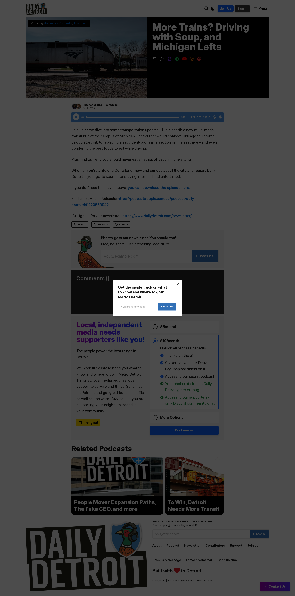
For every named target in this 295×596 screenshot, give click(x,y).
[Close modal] (178, 284)
